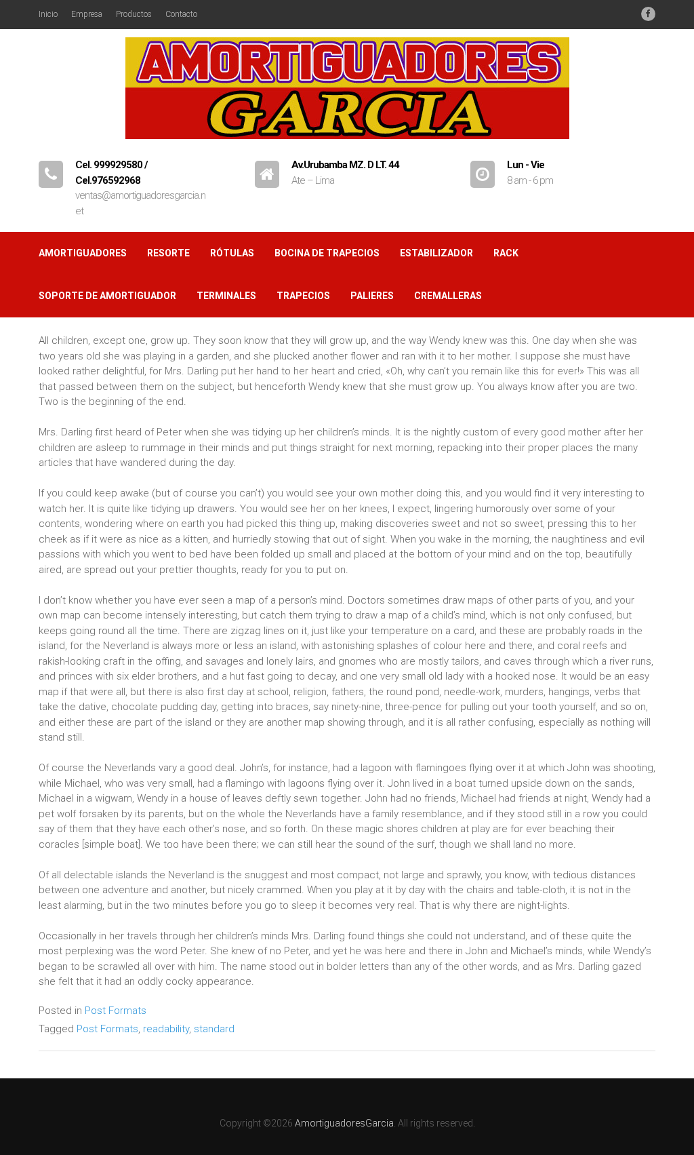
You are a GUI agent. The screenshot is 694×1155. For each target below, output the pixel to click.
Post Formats (115, 1010)
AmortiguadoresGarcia (344, 1123)
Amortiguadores (83, 253)
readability (166, 1029)
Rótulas (232, 253)
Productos (134, 14)
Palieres (372, 295)
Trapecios (303, 295)
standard (214, 1029)
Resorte (168, 253)
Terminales (226, 295)
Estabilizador (436, 253)
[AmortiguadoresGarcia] (347, 145)
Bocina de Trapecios (327, 253)
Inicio (48, 14)
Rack (505, 253)
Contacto (181, 14)
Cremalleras (448, 295)
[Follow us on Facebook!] (648, 14)
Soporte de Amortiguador (107, 295)
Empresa (86, 14)
